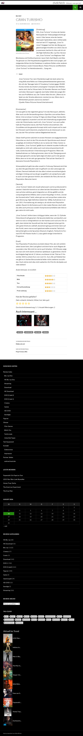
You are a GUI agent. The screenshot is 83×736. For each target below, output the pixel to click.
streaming (56, 619)
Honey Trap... (17, 711)
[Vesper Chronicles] (7, 675)
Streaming (7, 383)
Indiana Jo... (17, 647)
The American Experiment (12, 487)
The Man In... (17, 666)
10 (9, 513)
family (71, 619)
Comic (5, 555)
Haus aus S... (17, 693)
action (20, 332)
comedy (34, 616)
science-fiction (9, 619)
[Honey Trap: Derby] (7, 711)
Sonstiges (7, 414)
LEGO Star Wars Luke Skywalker (14, 479)
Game (5, 575)
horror (34, 619)
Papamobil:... (17, 702)
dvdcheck (36, 24)
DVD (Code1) (7, 567)
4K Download (9, 391)
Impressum (8, 453)
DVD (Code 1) (9, 399)
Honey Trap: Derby (9, 483)
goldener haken (9, 623)
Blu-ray (18, 16)
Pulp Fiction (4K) (22, 350)
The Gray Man (8, 491)
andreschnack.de (10, 461)
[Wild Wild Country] (7, 684)
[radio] (17, 303)
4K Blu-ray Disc (9, 380)
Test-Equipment (8, 442)
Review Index (7, 372)
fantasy (18, 619)
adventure (28, 332)
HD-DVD (7, 411)
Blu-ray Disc (8, 376)
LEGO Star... (17, 638)
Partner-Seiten (8, 457)
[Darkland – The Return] (7, 721)
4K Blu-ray (6, 540)
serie (48, 619)
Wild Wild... (17, 684)
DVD (5, 563)
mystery (64, 619)
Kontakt (6, 446)
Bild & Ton (7, 430)
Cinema (7, 403)
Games (6, 407)
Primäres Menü (80, 7)
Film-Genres (8, 426)
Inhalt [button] (20, 74)
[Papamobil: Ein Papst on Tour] (7, 702)
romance (41, 619)
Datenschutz (8, 449)
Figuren (5, 418)
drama (45, 332)
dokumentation (50, 616)
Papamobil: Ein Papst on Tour (13, 475)
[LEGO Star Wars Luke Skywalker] (7, 638)
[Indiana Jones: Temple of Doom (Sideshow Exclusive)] (7, 647)
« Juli (5, 526)
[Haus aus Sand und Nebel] (7, 693)
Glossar (5, 422)
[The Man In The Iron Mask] (7, 666)
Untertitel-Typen (9, 438)
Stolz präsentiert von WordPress (12, 733)
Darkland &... (17, 721)
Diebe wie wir (23, 342)
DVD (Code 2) (9, 395)
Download (7, 387)
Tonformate (8, 434)
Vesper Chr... (17, 675)
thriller (41, 616)
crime (59, 616)
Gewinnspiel (7, 579)
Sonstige (6, 586)
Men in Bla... (17, 656)
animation (26, 619)
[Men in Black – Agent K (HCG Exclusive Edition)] (7, 656)
